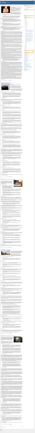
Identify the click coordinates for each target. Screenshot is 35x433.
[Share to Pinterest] (11, 176)
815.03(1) (5, 213)
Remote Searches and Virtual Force (27, 69)
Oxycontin (3, 16)
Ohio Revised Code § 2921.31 (13, 251)
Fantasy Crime (25, 62)
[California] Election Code (9, 364)
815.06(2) (10, 181)
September (26, 25)
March (25, 42)
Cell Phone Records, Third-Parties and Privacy (6, 249)
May (25, 28)
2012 (25, 22)
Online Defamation (25, 68)
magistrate (18, 85)
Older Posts (22, 426)
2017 (25, 18)
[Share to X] (10, 176)
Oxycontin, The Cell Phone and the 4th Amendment (6, 5)
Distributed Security (25, 61)
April (25, 29)
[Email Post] (8, 333)
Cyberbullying (25, 56)
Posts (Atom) (4, 427)
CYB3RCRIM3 (3, 2)
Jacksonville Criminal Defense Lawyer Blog (27, 66)
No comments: (7, 333)
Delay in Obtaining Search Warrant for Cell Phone (6, 82)
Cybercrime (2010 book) (26, 57)
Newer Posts (2, 426)
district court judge (7, 127)
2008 (25, 47)
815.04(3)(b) (4, 182)
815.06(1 (7, 181)
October (26, 24)
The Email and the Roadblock (27, 41)
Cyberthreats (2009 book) (26, 59)
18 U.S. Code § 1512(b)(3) (7, 337)
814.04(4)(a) (7, 182)
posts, (11, 44)
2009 (25, 46)
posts (6, 299)
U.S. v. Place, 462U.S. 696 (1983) (7, 102)
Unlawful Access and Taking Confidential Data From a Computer (7, 179)
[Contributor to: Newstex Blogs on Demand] (1, 432)
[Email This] (9, 176)
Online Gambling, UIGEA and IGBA (28, 39)
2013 (25, 21)
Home (11, 426)
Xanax (20, 23)
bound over (6, 34)
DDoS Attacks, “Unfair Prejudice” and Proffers (28, 40)
